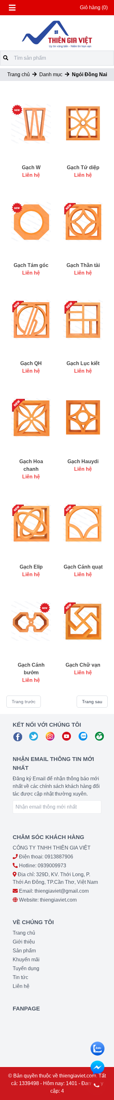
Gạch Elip (31, 567)
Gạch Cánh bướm (31, 668)
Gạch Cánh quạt (83, 567)
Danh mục (50, 74)
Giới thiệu (24, 941)
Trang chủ (18, 74)
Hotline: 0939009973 (42, 865)
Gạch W (31, 167)
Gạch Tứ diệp (83, 167)
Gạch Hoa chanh (31, 465)
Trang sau (92, 701)
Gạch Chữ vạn (83, 665)
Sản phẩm (24, 950)
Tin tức (20, 977)
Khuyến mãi (26, 959)
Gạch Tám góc (31, 265)
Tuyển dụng (26, 968)
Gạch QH (31, 363)
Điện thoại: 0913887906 (46, 856)
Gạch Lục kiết (82, 363)
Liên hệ (21, 986)
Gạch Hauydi (82, 461)
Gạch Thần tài (83, 265)
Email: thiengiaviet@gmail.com (54, 891)
